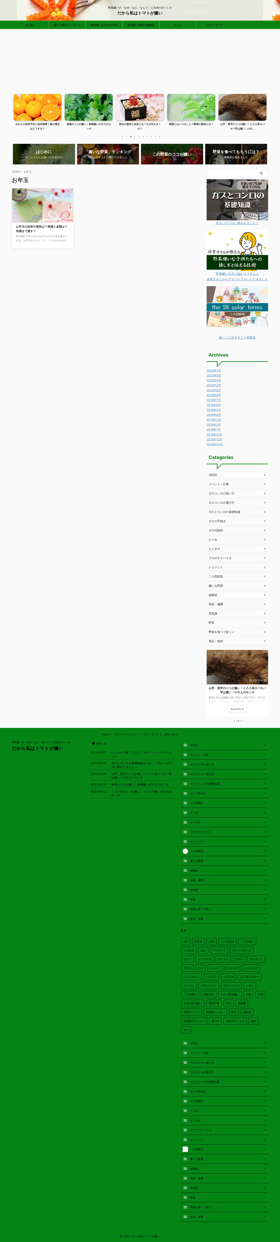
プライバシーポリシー (126, 734)
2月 (185, 941)
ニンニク (232, 968)
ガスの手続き (217, 521)
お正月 (198, 941)
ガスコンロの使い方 (221, 493)
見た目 (215, 1020)
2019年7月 (214, 400)
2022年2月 (214, 390)
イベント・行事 (219, 484)
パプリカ (228, 976)
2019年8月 (214, 395)
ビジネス (214, 548)
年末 (228, 1003)
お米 (211, 941)
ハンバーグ (251, 968)
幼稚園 (242, 1003)
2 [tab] (127, 137)
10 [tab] (159, 137)
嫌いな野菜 (216, 585)
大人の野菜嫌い (230, 994)
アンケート (219, 950)
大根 (248, 994)
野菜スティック (235, 1020)
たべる (213, 539)
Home (105, 734)
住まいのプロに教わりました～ (237, 223)
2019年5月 (214, 410)
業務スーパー (191, 1012)
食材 (253, 1020)
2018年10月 (214, 444)
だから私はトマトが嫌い (140, 12)
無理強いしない (215, 1012)
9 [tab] (155, 137)
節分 (234, 1012)
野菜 (211, 622)
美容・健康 (216, 604)
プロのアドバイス (220, 558)
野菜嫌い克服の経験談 (141, 24)
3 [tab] (131, 137)
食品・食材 (216, 641)
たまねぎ (188, 950)
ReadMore (237, 709)
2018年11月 (214, 439)
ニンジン (215, 968)
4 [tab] (135, 137)
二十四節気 (216, 576)
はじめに (30, 24)
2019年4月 (214, 414)
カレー (187, 959)
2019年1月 (214, 429)
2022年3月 (214, 385)
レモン (250, 985)
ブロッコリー (209, 985)
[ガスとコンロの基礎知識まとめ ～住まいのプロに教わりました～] (237, 218)
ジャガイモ (204, 959)
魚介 (186, 1029)
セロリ (239, 959)
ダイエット (256, 959)
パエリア (211, 976)
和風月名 (208, 994)
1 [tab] (123, 137)
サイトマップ (215, 24)
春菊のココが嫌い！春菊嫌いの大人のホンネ (237, 688)
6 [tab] (143, 137)
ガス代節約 (216, 530)
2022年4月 (214, 380)
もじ (203, 950)
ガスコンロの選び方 (221, 502)
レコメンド (216, 567)
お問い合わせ (171, 734)
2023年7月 (214, 370)
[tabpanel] (37, 113)
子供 (260, 994)
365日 (213, 475)
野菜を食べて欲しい (221, 632)
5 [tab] (139, 137)
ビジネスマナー (249, 976)
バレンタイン (191, 976)
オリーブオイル (241, 950)
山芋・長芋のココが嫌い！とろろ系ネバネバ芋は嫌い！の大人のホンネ (141, 775)
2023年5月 (214, 375)
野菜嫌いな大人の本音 (104, 24)
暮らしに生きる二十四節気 (237, 338)
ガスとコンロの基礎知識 (224, 511)
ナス (200, 968)
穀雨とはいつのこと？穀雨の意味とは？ (140, 124)
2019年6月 (214, 405)
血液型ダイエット (194, 1020)
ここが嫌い (247, 941)
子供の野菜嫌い (192, 1003)
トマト (187, 968)
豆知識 (213, 613)
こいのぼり (227, 941)
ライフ (178, 24)
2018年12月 (214, 434)
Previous (17, 115)
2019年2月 (214, 424)
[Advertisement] (140, 60)
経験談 (213, 595)
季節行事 (214, 1003)
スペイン (223, 959)
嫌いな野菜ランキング (67, 24)
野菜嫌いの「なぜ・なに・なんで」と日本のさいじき (41, 742)
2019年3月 (214, 419)
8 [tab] (151, 137)
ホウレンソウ (231, 985)
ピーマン (188, 985)
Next (262, 115)
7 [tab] (147, 137)
